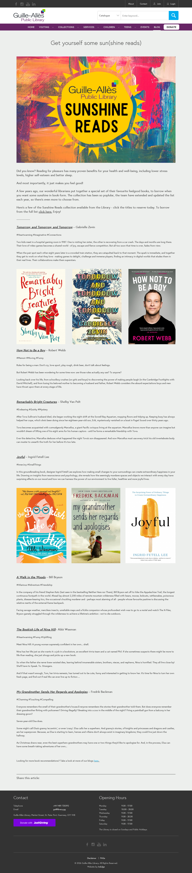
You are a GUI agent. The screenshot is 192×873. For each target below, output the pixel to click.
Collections (66, 27)
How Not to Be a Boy (30, 350)
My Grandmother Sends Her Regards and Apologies (52, 691)
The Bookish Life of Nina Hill (36, 629)
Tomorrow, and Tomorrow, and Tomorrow (44, 227)
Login (172, 3)
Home (31, 27)
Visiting (44, 27)
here (96, 760)
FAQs (102, 858)
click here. (45, 212)
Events (145, 27)
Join (159, 3)
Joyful (20, 456)
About (131, 3)
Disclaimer (91, 858)
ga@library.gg (59, 809)
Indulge (101, 866)
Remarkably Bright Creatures (36, 401)
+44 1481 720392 (61, 805)
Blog (157, 27)
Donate (171, 27)
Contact (143, 3)
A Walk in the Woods (31, 577)
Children (109, 27)
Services (88, 27)
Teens (127, 27)
